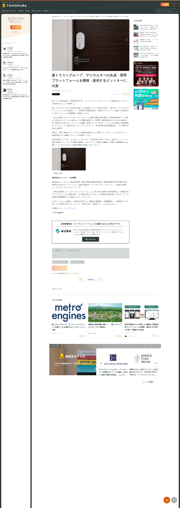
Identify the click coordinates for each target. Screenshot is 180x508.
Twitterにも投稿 (78, 262)
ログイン (68, 273)
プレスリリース (69, 208)
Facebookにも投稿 (61, 262)
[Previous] (101, 363)
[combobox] (166, 11)
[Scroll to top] (174, 500)
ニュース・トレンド (68, 90)
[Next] (156, 363)
